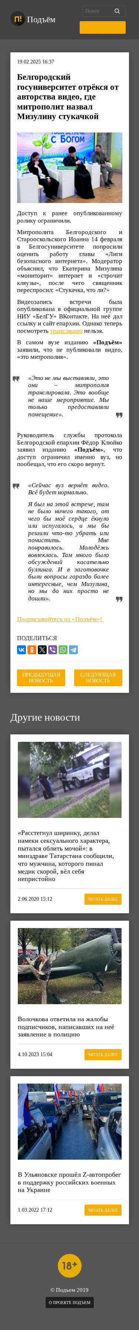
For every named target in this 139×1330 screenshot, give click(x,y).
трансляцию (66, 330)
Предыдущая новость (41, 678)
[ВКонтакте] (21, 649)
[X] (42, 649)
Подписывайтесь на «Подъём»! (60, 619)
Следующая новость (98, 678)
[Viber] (52, 649)
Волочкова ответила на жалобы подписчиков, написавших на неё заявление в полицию (66, 1026)
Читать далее (103, 899)
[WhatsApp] (63, 649)
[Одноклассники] (31, 649)
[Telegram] (73, 649)
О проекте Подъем (69, 1302)
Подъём (41, 19)
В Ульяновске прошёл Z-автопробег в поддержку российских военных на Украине (69, 1182)
